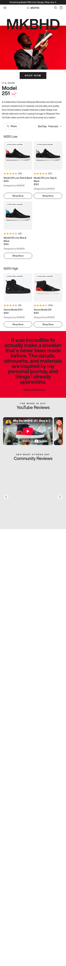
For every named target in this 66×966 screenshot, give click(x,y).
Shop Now (33, 75)
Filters (14, 126)
